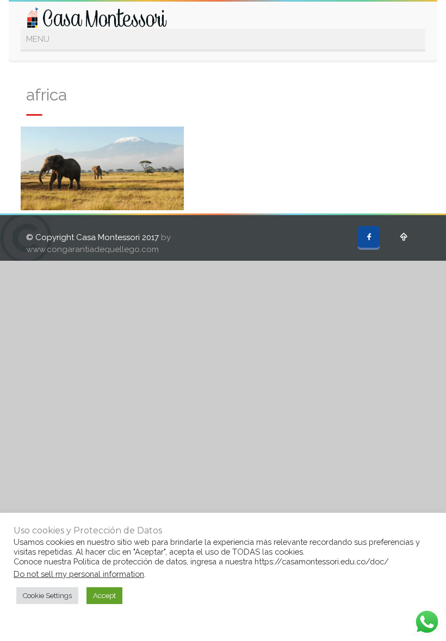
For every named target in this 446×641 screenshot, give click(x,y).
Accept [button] (104, 596)
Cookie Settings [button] (47, 596)
